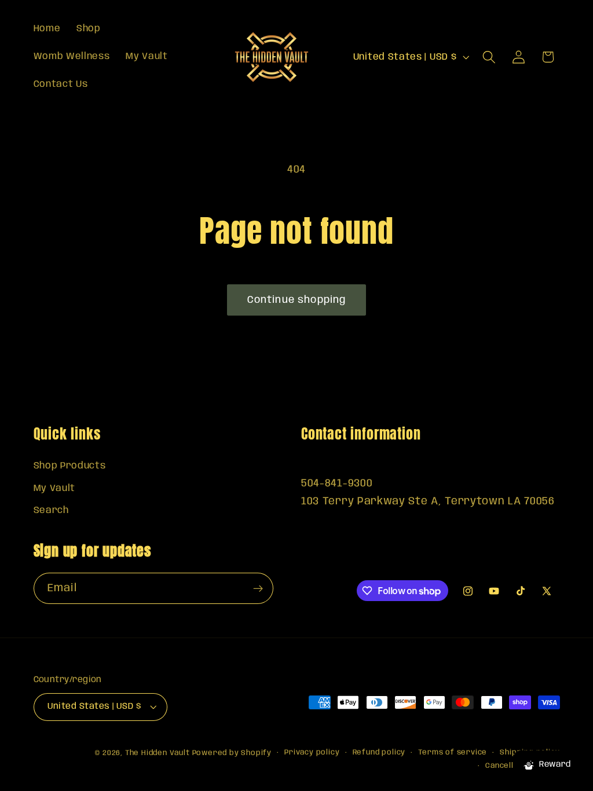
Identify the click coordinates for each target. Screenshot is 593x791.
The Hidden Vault (157, 753)
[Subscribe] (258, 588)
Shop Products (70, 466)
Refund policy (379, 752)
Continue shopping (296, 300)
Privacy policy (311, 752)
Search (51, 510)
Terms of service (452, 752)
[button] (489, 57)
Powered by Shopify (232, 753)
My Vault (55, 488)
